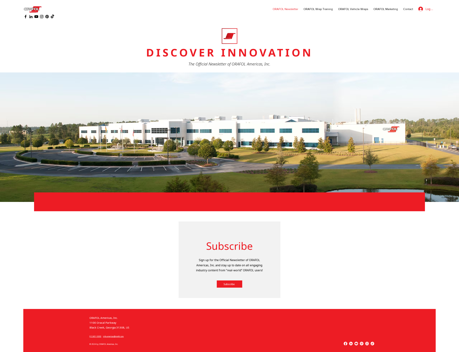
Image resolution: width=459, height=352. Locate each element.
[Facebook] (25, 16)
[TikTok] (52, 16)
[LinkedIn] (31, 16)
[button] (229, 284)
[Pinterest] (47, 16)
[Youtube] (36, 16)
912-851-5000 (95, 336)
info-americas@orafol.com (113, 336)
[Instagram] (41, 16)
